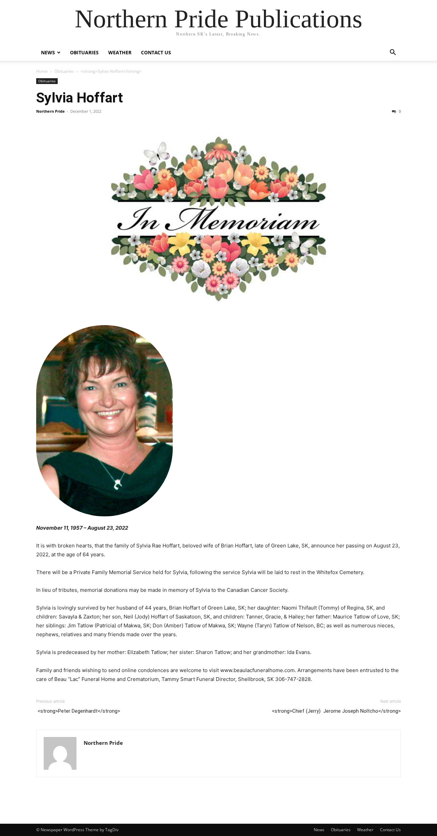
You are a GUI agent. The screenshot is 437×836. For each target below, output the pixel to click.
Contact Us (156, 52)
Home (42, 71)
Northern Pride (50, 111)
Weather (119, 52)
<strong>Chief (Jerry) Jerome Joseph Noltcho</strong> (336, 711)
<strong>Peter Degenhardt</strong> (78, 711)
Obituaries (84, 52)
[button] (392, 53)
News (48, 52)
